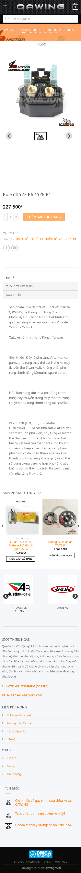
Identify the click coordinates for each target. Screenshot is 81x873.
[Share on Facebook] (6, 248)
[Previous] (3, 534)
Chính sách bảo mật (20, 715)
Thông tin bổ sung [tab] (19, 286)
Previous (5, 595)
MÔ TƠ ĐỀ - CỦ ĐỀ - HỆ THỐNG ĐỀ (40, 32)
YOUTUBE (61, 861)
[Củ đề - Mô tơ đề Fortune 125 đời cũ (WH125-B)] (21, 517)
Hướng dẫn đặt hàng (20, 723)
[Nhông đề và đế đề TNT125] (60, 517)
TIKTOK (47, 861)
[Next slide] (69, 136)
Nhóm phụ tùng (28, 29)
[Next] (78, 534)
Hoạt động (14, 774)
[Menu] (5, 7)
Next (74, 595)
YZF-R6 (63, 239)
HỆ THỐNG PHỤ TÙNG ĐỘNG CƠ (58, 29)
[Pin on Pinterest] (14, 248)
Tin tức (11, 758)
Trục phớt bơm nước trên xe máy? (40, 814)
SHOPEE (19, 861)
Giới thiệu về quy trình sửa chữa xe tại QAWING (43, 802)
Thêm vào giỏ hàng (44, 217)
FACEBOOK (33, 861)
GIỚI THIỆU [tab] (13, 294)
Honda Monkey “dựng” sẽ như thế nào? (43, 825)
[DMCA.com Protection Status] (40, 854)
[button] (40, 136)
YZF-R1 (72, 239)
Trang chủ (9, 29)
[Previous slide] (9, 136)
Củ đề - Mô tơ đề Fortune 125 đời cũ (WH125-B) (21, 545)
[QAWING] (40, 7)
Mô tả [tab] (10, 278)
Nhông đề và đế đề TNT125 (60, 543)
